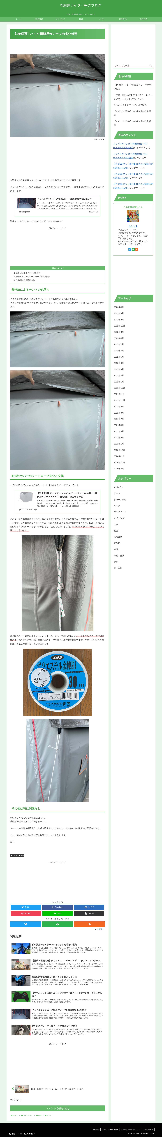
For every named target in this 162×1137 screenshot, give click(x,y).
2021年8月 (119, 413)
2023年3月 (119, 313)
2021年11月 (119, 394)
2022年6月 (119, 350)
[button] (89, 913)
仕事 (116, 524)
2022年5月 (119, 357)
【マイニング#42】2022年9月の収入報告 (132, 113)
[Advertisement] (57, 46)
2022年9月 (119, 332)
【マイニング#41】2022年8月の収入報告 (132, 123)
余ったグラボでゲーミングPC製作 (130, 105)
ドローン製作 (120, 499)
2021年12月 (119, 388)
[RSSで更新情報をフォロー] (89, 924)
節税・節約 (119, 555)
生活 (116, 549)
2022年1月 (119, 381)
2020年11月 (119, 456)
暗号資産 (118, 537)
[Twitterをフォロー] (25, 924)
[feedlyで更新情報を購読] (57, 924)
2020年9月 (119, 468)
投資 (116, 530)
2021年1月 (119, 444)
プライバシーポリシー (110, 1129)
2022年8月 (119, 338)
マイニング (119, 518)
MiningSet (118, 487)
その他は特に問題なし (25, 280)
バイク (15, 855)
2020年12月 (119, 450)
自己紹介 (96, 1129)
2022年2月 (119, 375)
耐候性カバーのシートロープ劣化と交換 (33, 276)
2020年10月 (119, 462)
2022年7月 (119, 344)
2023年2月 (119, 319)
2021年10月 (119, 400)
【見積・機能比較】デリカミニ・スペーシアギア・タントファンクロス (133, 97)
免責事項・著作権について (131, 1129)
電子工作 (118, 568)
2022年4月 (119, 363)
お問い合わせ (148, 1129)
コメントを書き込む (57, 1108)
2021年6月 (119, 425)
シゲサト (133, 226)
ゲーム (117, 493)
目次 (54, 268)
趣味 (22, 855)
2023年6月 (119, 307)
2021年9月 (119, 406)
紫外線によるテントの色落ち (28, 273)
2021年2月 (119, 437)
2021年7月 (119, 419)
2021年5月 (119, 431)
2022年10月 (119, 326)
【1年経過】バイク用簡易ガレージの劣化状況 (132, 87)
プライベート (120, 512)
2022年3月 (119, 369)
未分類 (117, 543)
